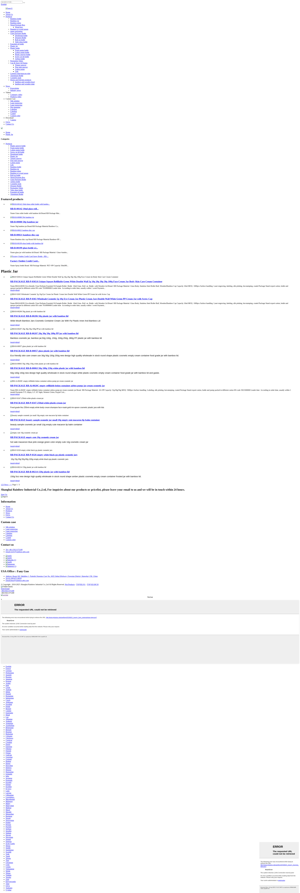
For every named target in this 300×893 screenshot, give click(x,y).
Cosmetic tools (15, 78)
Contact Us (10, 124)
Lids (16, 71)
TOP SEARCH (93, 584)
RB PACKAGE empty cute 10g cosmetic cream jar (34, 437)
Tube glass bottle (21, 42)
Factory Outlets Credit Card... (24, 261)
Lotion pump (20, 69)
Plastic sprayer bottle (22, 55)
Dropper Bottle (20, 38)
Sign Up (4, 494)
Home (8, 12)
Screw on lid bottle (22, 57)
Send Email (5, 589)
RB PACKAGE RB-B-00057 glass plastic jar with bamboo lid (39, 351)
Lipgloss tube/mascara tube (20, 74)
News (8, 86)
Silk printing (14, 101)
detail (18, 290)
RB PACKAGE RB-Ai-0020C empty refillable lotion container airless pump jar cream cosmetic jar (57, 385)
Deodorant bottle (21, 36)
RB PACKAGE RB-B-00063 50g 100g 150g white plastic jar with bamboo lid (47, 368)
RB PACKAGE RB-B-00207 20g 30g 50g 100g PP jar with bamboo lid (44, 333)
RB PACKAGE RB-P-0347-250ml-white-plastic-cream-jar (38, 403)
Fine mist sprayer (21, 67)
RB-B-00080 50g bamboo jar (24, 222)
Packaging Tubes (16, 61)
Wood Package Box (17, 25)
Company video (16, 95)
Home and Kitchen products (20, 80)
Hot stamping (15, 107)
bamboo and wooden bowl (25, 82)
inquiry (13, 290)
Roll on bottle (20, 40)
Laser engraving (16, 103)
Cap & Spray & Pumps (18, 63)
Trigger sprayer (20, 65)
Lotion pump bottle (22, 52)
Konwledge (14, 88)
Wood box (19, 27)
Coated (13, 114)
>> (11, 485)
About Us (9, 14)
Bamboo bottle (15, 19)
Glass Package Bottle (18, 33)
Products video (15, 97)
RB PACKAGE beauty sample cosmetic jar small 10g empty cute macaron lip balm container (55, 420)
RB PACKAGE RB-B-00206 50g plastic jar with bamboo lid (39, 316)
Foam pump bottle (21, 50)
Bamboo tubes (15, 23)
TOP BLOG (80, 584)
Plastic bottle (15, 48)
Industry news (15, 90)
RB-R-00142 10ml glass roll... (24, 208)
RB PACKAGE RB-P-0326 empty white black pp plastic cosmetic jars (43, 455)
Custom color (15, 116)
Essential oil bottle (17, 44)
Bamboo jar (14, 21)
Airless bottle (20, 59)
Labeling (13, 109)
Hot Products (70, 584)
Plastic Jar (14, 46)
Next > (7, 485)
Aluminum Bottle (16, 76)
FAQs (8, 122)
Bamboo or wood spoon (19, 29)
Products (9, 17)
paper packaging (16, 31)
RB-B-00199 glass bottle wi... (24, 248)
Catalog (13, 120)
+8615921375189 (7, 591)
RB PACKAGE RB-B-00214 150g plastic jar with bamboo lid (40, 472)
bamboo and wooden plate (25, 84)
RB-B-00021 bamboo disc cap (24, 235)
